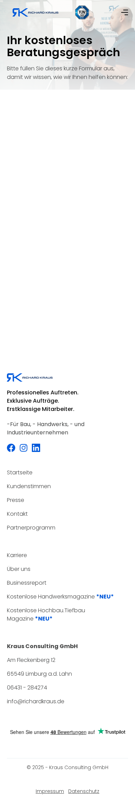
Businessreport (26, 583)
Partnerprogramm (31, 528)
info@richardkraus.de (35, 701)
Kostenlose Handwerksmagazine (60, 597)
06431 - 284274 (27, 688)
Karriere (17, 555)
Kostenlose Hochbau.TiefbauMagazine (46, 614)
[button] (124, 12)
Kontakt (17, 514)
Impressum (50, 791)
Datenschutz (83, 791)
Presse (15, 500)
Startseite (20, 472)
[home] (35, 12)
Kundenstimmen (29, 486)
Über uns (18, 569)
